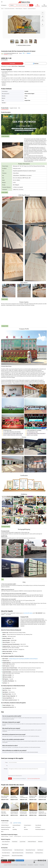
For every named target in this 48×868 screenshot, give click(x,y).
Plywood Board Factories (30, 849)
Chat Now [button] (36, 63)
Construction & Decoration (9, 8)
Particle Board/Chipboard (40, 829)
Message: (6, 768)
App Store (4, 860)
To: (7, 765)
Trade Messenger (19, 860)
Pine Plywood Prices (39, 852)
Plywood (25, 8)
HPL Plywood (37, 827)
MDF (28, 658)
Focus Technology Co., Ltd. (16, 864)
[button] (1, 2)
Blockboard (40, 841)
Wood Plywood (40, 849)
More (2, 857)
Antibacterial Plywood (32, 841)
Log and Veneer (22, 841)
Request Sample (21, 66)
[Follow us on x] (40, 860)
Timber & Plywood (19, 8)
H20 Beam (26, 829)
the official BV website (28, 613)
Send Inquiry (12, 63)
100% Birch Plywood (5, 825)
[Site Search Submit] (31, 5)
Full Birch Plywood (12, 658)
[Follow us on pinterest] (45, 860)
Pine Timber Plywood (6, 852)
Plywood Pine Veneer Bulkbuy (17, 855)
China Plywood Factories (18, 849)
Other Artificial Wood (6, 841)
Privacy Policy (42, 864)
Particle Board (14, 841)
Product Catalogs (17, 822)
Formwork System (27, 825)
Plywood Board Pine (5, 855)
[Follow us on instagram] (41, 860)
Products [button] (12, 5)
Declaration (36, 864)
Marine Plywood (5, 844)
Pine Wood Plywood (29, 852)
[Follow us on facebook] (38, 860)
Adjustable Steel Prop (5, 829)
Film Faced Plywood (21, 658)
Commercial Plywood (31, 8)
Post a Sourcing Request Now (34, 778)
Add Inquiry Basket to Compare (24, 45)
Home (2, 8)
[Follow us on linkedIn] (34, 862)
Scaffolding (15, 829)
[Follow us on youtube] (43, 860)
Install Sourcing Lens (7, 862)
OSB (26, 658)
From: (7, 762)
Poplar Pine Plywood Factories (17, 852)
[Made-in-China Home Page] (24, 2)
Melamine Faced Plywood (5, 827)
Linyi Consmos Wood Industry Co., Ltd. (11, 53)
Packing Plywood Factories (7, 849)
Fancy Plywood (38, 825)
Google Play (11, 860)
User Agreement (30, 864)
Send (10, 778)
